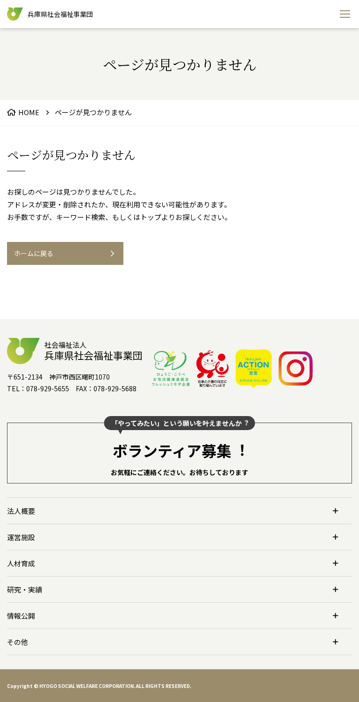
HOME (28, 112)
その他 (17, 642)
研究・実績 (24, 589)
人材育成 (21, 563)
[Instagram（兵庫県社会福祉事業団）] (296, 368)
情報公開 (21, 616)
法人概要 (21, 511)
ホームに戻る (33, 253)
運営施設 (21, 537)
